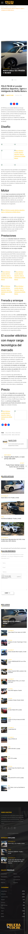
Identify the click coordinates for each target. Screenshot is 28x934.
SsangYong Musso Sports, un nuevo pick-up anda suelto (14, 458)
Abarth (3, 900)
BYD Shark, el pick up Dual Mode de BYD (16, 788)
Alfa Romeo (4, 905)
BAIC (9, 756)
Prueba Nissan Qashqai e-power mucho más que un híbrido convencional (15, 466)
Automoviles (16, 877)
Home (2, 7)
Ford (2, 517)
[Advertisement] (14, 26)
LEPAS (9, 718)
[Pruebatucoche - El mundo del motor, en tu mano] (9, 2)
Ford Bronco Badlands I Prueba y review (11, 518)
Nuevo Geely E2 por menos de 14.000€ (17, 632)
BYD (9, 776)
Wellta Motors (16, 434)
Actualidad (4, 874)
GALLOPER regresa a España (15, 690)
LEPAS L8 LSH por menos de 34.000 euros (16, 720)
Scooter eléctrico (6, 434)
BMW (2, 916)
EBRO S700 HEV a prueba (14, 748)
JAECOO (10, 659)
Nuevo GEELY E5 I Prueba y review (14, 71)
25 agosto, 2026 (15, 68)
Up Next (22, 463)
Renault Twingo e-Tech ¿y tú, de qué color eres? (16, 681)
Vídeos (15, 874)
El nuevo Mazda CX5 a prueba (15, 710)
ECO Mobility (13, 7)
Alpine (2, 908)
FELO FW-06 (8, 432)
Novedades (4, 877)
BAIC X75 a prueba (12, 758)
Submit (6, 593)
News (7, 7)
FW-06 (13, 432)
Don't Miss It (7, 455)
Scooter (18, 432)
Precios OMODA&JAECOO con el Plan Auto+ (17, 662)
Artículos (3, 894)
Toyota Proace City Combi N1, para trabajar (16, 768)
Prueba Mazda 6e (12, 729)
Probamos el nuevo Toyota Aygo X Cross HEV (17, 642)
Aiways (3, 902)
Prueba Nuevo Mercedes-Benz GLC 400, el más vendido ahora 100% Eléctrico (13, 540)
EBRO (9, 747)
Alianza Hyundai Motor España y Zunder (17, 651)
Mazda (9, 708)
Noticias (10, 640)
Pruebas (15, 882)
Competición (16, 880)
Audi (2, 911)
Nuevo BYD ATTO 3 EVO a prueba (16, 777)
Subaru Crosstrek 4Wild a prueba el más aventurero (17, 671)
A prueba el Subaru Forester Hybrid (16, 700)
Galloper (10, 688)
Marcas (3, 882)
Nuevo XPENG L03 (12, 739)
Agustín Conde (9, 95)
